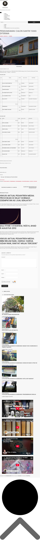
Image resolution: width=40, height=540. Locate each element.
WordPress (28, 475)
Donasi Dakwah (7, 15)
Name (2, 270)
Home (5, 13)
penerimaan (12, 181)
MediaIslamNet (5, 7)
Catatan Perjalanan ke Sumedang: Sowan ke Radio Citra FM (19, 363)
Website (2, 277)
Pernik (3, 179)
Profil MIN (6, 14)
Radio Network (6, 18)
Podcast (5, 17)
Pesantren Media (7, 19)
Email (2, 273)
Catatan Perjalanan (5, 313)
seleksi (35, 181)
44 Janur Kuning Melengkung (10, 314)
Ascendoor (20, 475)
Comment (3, 257)
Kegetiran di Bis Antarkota (10, 330)
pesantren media (25, 181)
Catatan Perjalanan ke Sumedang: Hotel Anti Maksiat (18, 378)
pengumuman (18, 181)
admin (11, 36)
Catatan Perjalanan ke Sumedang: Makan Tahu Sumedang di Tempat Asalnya (19, 346)
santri (31, 181)
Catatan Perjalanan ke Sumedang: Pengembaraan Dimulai (19, 394)
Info (1, 179)
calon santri (6, 181)
